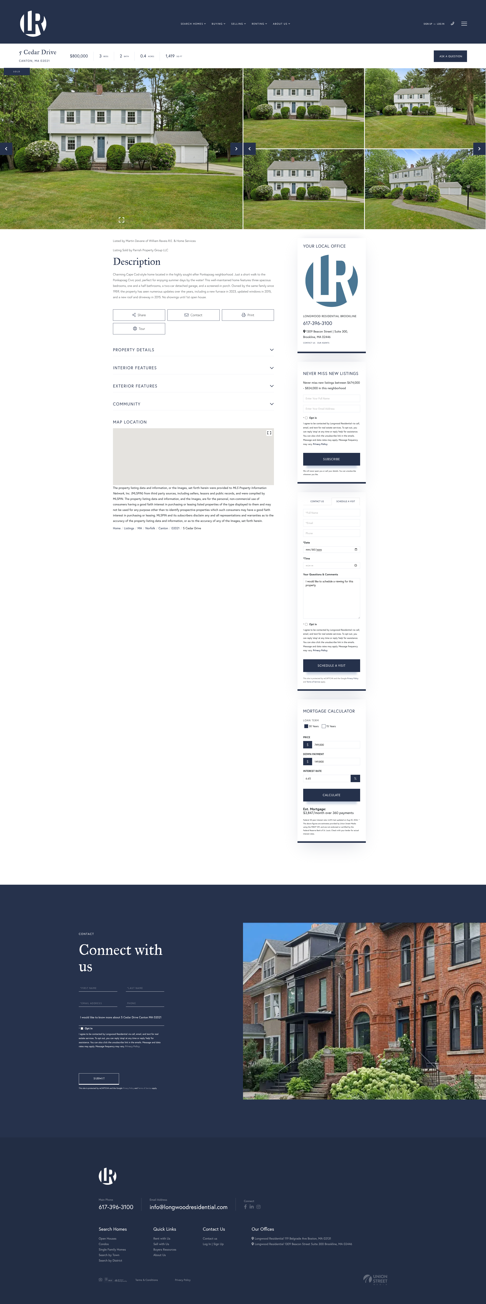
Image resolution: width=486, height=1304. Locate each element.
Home (117, 528)
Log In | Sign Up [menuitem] (213, 1244)
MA (140, 528)
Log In (440, 24)
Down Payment (313, 754)
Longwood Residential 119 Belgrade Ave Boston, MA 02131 (292, 1238)
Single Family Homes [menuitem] (112, 1249)
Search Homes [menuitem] (192, 23)
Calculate (332, 795)
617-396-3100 (317, 323)
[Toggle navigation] (464, 24)
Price (306, 737)
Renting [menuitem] (258, 23)
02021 (175, 528)
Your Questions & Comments (320, 574)
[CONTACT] (450, 56)
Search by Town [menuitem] (109, 1255)
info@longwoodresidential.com (188, 1207)
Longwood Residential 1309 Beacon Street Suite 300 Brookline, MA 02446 (303, 1244)
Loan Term (311, 720)
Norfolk (150, 528)
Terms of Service (313, 682)
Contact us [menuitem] (210, 1238)
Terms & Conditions (146, 1280)
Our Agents (323, 343)
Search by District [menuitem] (110, 1260)
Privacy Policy (320, 444)
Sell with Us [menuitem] (161, 1244)
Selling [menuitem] (237, 23)
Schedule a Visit (345, 501)
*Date (306, 542)
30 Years (314, 726)
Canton (163, 528)
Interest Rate (312, 771)
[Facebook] (245, 1207)
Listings (129, 528)
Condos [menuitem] (104, 1244)
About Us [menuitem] (280, 23)
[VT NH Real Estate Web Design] (375, 1280)
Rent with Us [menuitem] (161, 1238)
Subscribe (331, 459)
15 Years (331, 726)
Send (99, 1079)
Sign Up (428, 24)
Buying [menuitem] (217, 23)
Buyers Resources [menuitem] (164, 1249)
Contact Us (309, 343)
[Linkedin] (252, 1207)
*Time (306, 558)
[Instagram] (258, 1207)
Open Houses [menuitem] (107, 1238)
